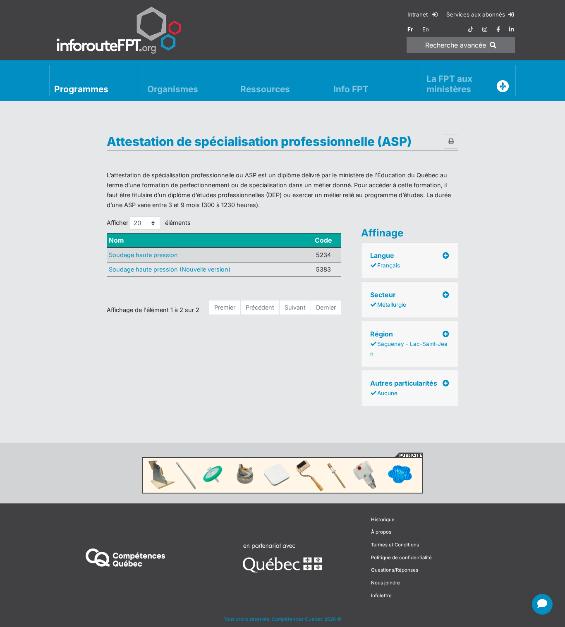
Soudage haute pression (143, 254)
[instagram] (485, 29)
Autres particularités (403, 387)
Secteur (388, 299)
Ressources (265, 89)
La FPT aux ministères (449, 84)
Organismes (172, 89)
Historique (383, 519)
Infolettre (381, 595)
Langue (385, 260)
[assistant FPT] (542, 604)
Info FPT (351, 89)
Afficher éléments (149, 222)
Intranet (418, 14)
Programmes (81, 89)
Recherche (455, 45)
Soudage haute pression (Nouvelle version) (169, 269)
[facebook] (498, 29)
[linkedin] (511, 29)
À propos (381, 532)
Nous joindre (385, 583)
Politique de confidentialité (401, 557)
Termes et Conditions (395, 545)
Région (409, 343)
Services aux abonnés (476, 14)
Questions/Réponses (394, 570)
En (425, 29)
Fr (410, 29)
